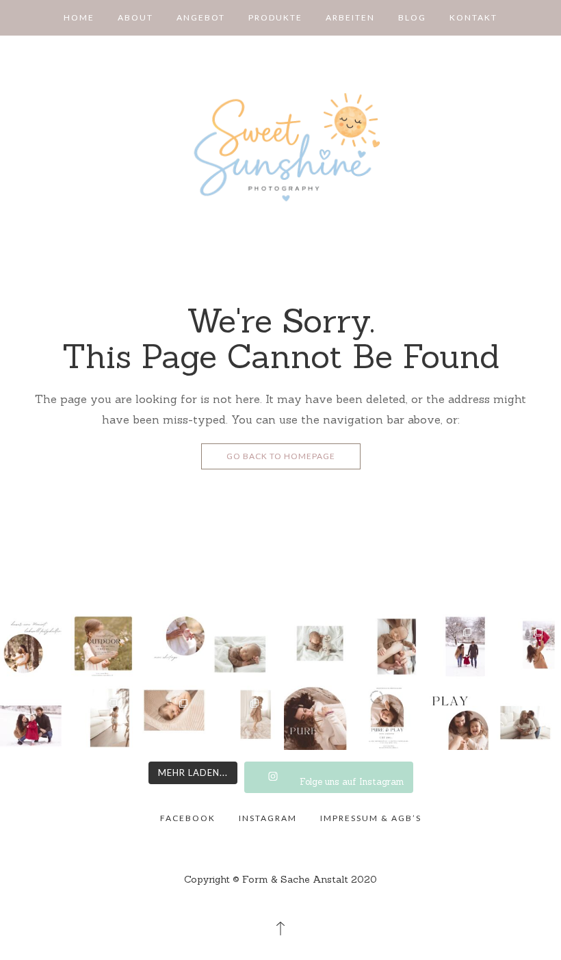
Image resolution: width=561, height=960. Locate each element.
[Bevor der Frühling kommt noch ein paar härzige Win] (458, 646)
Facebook (188, 818)
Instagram (268, 818)
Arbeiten (350, 17)
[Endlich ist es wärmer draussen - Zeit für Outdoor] (32, 646)
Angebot (201, 17)
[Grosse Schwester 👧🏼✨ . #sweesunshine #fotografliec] (245, 718)
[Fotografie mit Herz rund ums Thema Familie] (281, 147)
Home (79, 17)
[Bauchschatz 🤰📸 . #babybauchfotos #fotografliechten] (529, 718)
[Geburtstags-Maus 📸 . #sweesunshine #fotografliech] (103, 718)
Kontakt (473, 17)
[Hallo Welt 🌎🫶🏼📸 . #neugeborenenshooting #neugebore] (245, 646)
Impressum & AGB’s (370, 818)
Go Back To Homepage (280, 456)
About (135, 17)
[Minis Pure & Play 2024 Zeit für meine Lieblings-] (316, 718)
